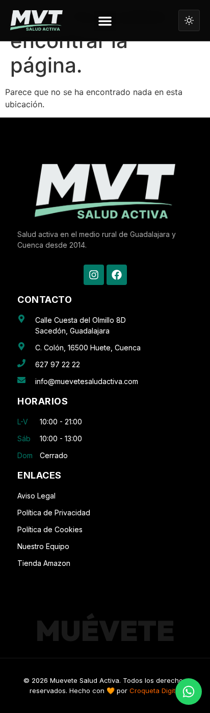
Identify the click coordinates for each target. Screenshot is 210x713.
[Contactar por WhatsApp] (188, 691)
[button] (105, 21)
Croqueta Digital (155, 690)
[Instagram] (94, 275)
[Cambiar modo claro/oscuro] (189, 20)
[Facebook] (117, 275)
